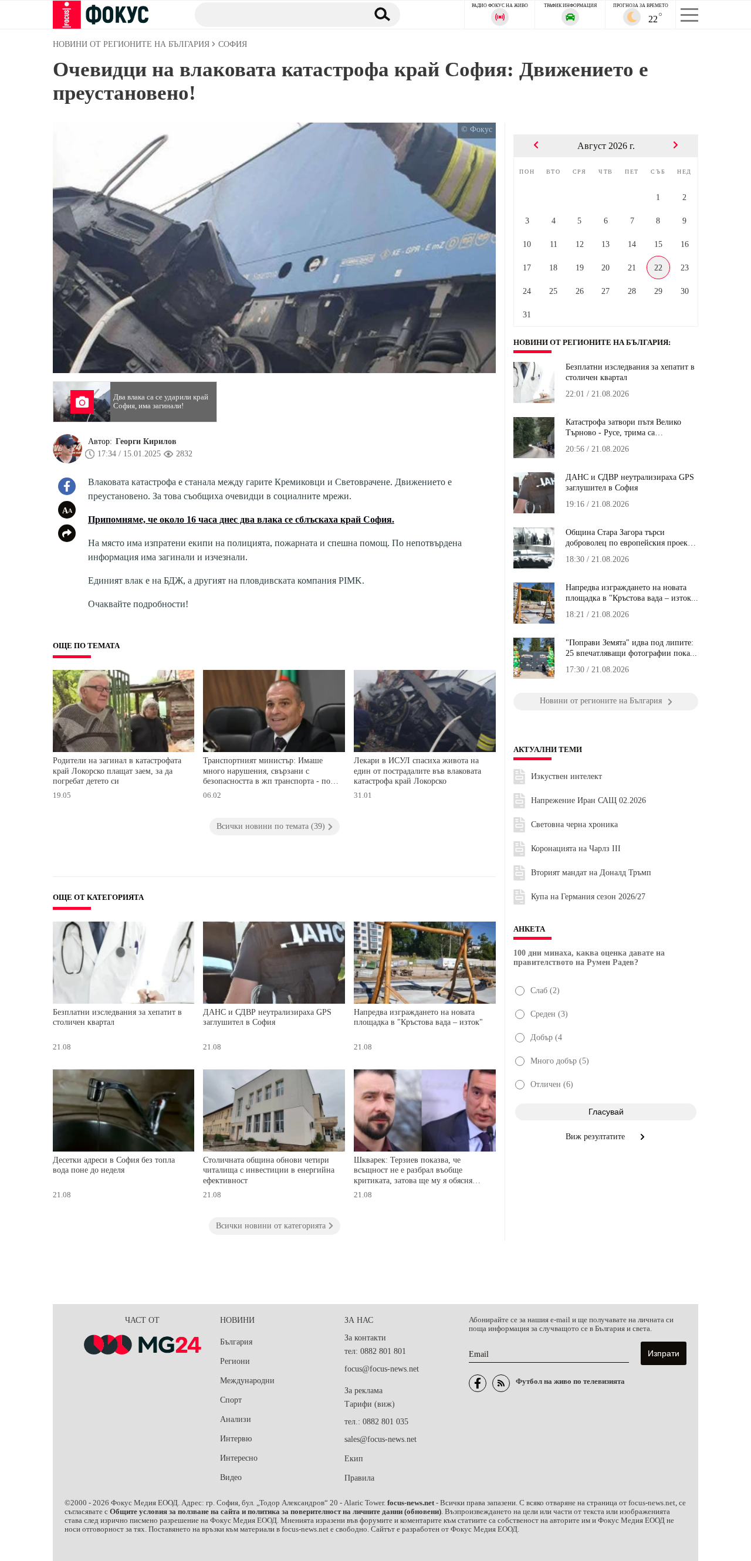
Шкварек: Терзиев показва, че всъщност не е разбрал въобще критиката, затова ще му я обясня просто (413, 1172)
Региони (235, 1361)
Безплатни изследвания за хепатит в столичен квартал (117, 1017)
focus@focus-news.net (381, 1368)
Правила (359, 1478)
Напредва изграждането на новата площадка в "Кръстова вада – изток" (418, 1017)
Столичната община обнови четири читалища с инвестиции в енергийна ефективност (268, 1170)
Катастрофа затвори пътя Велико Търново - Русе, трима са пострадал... (623, 428)
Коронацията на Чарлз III (576, 848)
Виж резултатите (596, 1136)
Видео (231, 1477)
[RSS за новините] (501, 1383)
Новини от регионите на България (590, 342)
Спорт (231, 1400)
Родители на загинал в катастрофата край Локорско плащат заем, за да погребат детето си (117, 770)
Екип (353, 1458)
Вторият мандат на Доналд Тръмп (591, 872)
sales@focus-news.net (380, 1439)
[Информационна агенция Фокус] (477, 1383)
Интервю (236, 1438)
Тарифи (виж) (369, 1404)
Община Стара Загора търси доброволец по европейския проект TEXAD (628, 538)
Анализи (235, 1419)
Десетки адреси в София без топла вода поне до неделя (114, 1165)
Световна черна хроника (574, 824)
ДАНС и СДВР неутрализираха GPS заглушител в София (267, 1017)
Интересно (239, 1458)
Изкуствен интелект (566, 776)
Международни (247, 1380)
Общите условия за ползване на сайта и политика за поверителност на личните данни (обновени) (275, 1512)
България (236, 1341)
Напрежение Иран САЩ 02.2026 (588, 800)
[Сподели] (67, 533)
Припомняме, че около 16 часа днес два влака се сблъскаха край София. (241, 519)
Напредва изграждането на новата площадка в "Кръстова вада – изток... (632, 592)
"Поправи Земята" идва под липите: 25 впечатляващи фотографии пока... (631, 648)
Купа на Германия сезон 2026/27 (588, 896)
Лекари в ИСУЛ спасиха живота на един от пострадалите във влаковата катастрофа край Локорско (417, 770)
